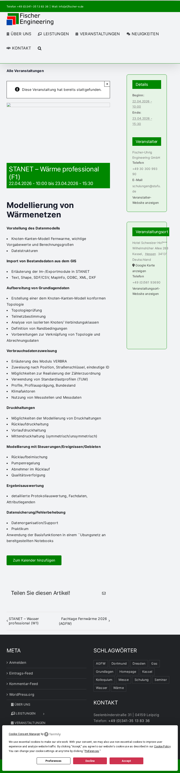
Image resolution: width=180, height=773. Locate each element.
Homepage (127, 671)
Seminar (161, 679)
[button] (39, 47)
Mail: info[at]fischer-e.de (67, 6)
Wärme (118, 688)
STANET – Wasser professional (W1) (24, 620)
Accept (126, 760)
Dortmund (119, 663)
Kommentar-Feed (23, 683)
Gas (154, 663)
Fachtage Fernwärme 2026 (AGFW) (83, 621)
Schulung (142, 679)
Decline (90, 760)
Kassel (147, 671)
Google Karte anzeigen (143, 268)
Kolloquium (104, 679)
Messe (124, 679)
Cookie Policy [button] (162, 746)
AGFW (101, 663)
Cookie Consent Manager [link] (24, 734)
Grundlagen (104, 671)
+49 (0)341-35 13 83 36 (129, 720)
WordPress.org (21, 694)
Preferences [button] (92, 751)
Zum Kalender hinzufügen (34, 560)
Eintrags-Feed (21, 673)
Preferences (53, 760)
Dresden (139, 663)
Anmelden (17, 662)
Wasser (101, 688)
